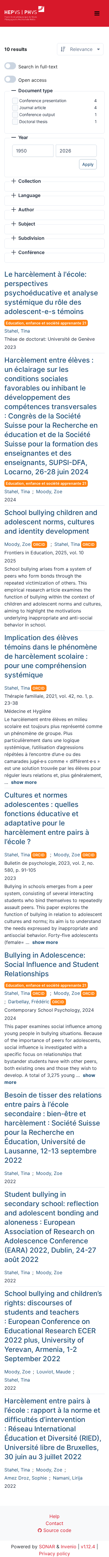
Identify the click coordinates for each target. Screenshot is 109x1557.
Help (54, 1516)
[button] (32, 91)
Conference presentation (42, 100)
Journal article (32, 107)
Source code (56, 1530)
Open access (32, 80)
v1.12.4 (88, 1546)
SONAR (47, 1546)
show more (24, 782)
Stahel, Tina (17, 331)
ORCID (39, 544)
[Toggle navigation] (97, 13)
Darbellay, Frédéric (28, 1001)
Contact (54, 1523)
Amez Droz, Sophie (25, 1478)
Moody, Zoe (49, 491)
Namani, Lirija (68, 1478)
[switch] (10, 65)
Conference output (37, 114)
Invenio (68, 1546)
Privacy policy (54, 1553)
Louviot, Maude (54, 1372)
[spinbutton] (32, 151)
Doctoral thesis (33, 121)
